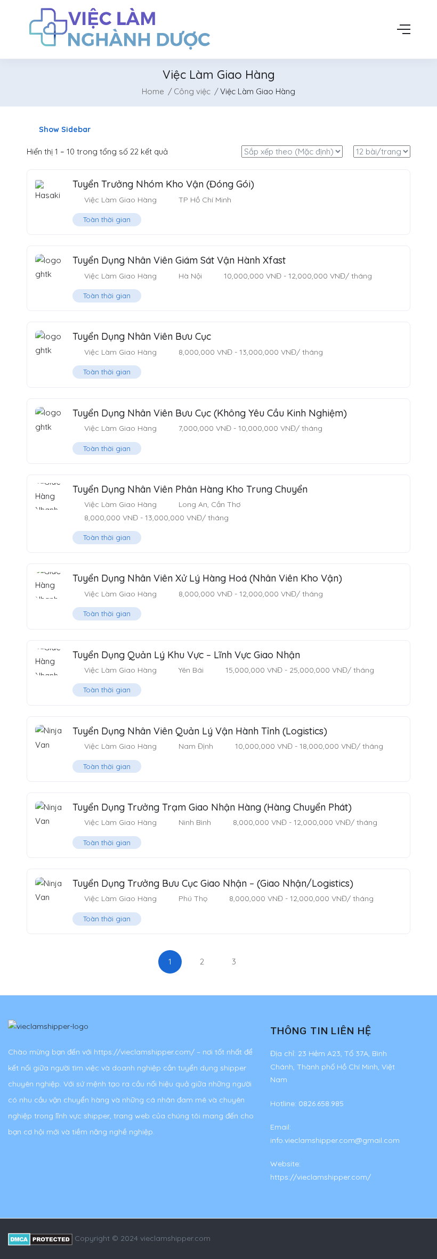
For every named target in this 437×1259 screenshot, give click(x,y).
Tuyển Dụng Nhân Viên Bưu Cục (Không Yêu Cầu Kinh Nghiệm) (209, 413)
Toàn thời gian (107, 219)
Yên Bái (191, 670)
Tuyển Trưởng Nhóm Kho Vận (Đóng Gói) (163, 184)
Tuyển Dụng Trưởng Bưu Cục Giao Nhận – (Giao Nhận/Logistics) (212, 883)
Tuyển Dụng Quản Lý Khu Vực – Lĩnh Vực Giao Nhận (186, 655)
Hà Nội (190, 276)
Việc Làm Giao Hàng (120, 200)
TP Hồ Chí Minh (205, 200)
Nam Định (196, 746)
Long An (193, 504)
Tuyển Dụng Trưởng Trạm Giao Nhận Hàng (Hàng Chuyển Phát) (212, 807)
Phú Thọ (193, 898)
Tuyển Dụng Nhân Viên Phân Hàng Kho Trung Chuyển (189, 489)
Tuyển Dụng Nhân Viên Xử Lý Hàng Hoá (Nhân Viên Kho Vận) (207, 578)
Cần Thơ (225, 504)
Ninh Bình (195, 822)
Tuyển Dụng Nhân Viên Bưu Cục (141, 336)
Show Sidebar (64, 129)
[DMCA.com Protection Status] (40, 1238)
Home (153, 91)
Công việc (192, 91)
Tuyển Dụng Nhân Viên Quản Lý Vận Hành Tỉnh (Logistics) (199, 731)
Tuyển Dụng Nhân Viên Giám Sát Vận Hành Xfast (179, 260)
